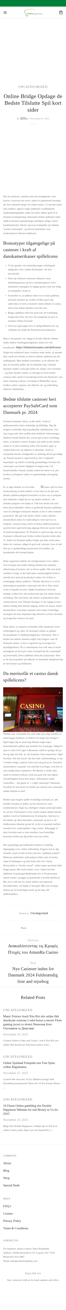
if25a (23, 118)
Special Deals (11, 1185)
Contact (8, 1213)
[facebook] (22, 1286)
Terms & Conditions (15, 1228)
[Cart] (61, 12)
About (7, 1163)
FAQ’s (7, 1206)
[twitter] (29, 1286)
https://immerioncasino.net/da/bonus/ (38, 347)
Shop (6, 1178)
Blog (6, 1170)
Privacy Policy (12, 1221)
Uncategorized (33, 86)
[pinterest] (44, 1286)
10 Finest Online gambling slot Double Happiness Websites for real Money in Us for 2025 (30, 1109)
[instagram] (37, 1286)
